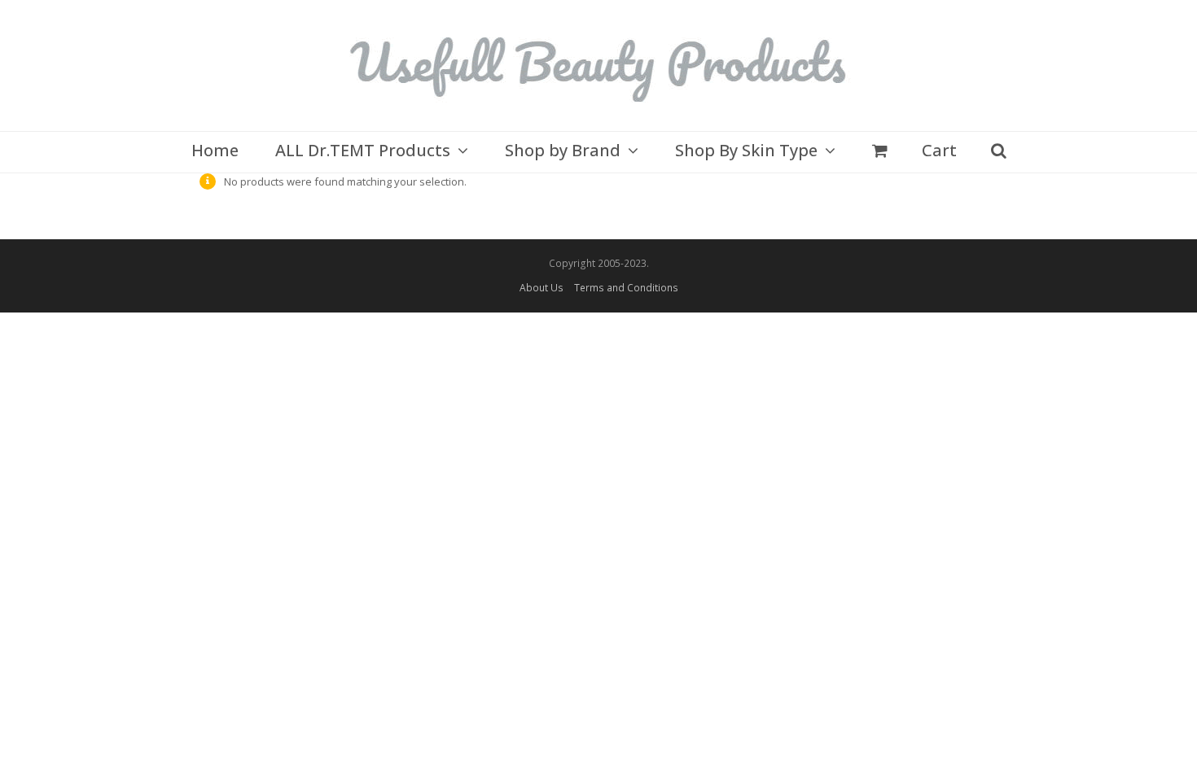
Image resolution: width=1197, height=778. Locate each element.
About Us (541, 288)
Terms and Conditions (626, 288)
